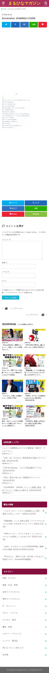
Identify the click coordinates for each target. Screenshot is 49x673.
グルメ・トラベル (10, 613)
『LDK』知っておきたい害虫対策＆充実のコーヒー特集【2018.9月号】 (24, 459)
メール (5, 272)
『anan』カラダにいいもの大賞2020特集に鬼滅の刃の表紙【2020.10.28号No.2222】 (22, 547)
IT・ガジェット (9, 606)
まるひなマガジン (24, 3)
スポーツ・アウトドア (12, 634)
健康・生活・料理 (10, 585)
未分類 (5, 655)
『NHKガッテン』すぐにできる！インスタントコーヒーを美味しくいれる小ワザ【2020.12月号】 (22, 536)
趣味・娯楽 (7, 627)
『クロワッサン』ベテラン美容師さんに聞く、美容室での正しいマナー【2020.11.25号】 (23, 512)
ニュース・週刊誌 (10, 641)
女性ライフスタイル (11, 592)
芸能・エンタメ (9, 578)
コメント (6, 240)
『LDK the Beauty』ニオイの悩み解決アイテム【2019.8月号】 (22, 469)
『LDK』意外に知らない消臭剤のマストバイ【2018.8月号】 (21, 479)
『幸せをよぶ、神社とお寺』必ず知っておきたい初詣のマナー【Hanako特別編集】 (23, 557)
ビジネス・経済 (9, 620)
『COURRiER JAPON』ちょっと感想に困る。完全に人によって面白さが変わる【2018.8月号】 (23, 488)
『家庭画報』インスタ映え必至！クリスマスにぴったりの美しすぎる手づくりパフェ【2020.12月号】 (23, 524)
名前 (4, 263)
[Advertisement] (24, 60)
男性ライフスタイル (11, 599)
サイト (4, 281)
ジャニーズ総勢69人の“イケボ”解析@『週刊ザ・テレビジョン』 (23, 449)
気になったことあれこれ (12, 647)
